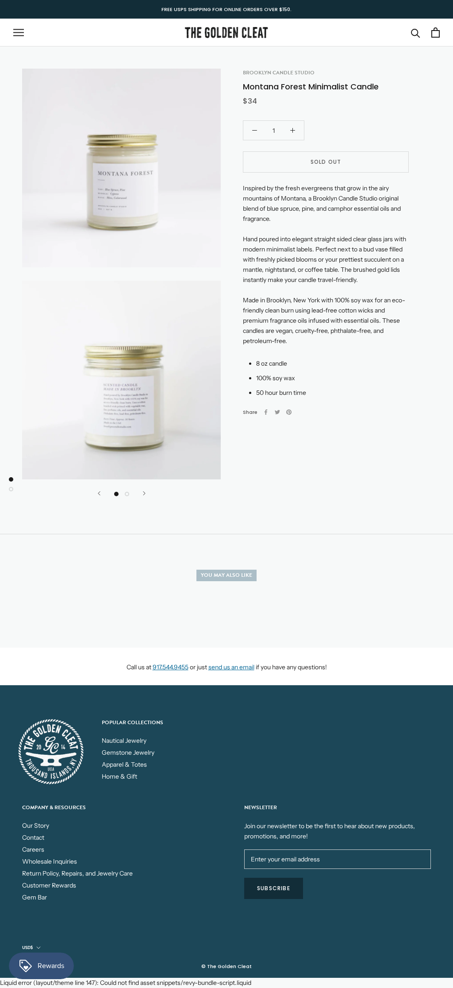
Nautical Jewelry (124, 741)
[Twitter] (277, 412)
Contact (33, 837)
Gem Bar (34, 897)
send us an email (231, 667)
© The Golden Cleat (226, 966)
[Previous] (99, 493)
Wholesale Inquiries (49, 861)
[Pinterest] (289, 412)
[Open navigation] (18, 32)
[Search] (415, 32)
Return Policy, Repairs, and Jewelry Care (77, 873)
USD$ (27, 947)
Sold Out (326, 162)
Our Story (35, 826)
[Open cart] (435, 32)
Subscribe (273, 888)
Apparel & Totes (124, 764)
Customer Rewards (49, 885)
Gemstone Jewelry (128, 752)
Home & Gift (119, 776)
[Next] (144, 493)
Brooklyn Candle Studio (279, 73)
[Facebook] (266, 412)
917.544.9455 (170, 667)
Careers (33, 849)
